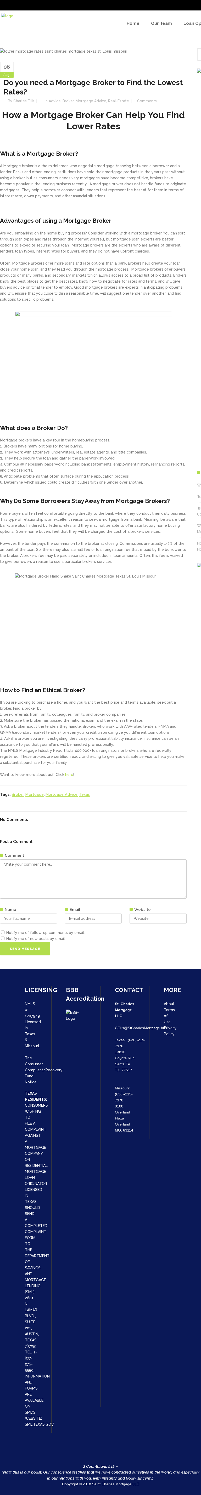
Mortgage (34, 794)
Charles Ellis (24, 101)
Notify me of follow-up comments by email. (45, 933)
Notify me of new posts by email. (36, 939)
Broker (18, 794)
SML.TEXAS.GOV (39, 1424)
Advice (55, 101)
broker (68, 101)
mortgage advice (62, 794)
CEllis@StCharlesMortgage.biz (140, 1028)
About (169, 1004)
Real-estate (118, 101)
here (69, 774)
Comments (147, 101)
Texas (84, 794)
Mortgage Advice (91, 101)
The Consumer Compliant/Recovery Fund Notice (44, 1070)
